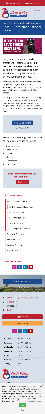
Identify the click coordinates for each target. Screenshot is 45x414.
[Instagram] (14, 267)
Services (14, 23)
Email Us (10, 310)
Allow (23, 405)
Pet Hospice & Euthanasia (20, 228)
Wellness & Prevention (30, 23)
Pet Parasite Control (18, 218)
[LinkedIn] (25, 267)
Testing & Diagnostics (16, 234)
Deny (22, 410)
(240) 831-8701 (23, 127)
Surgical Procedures (15, 245)
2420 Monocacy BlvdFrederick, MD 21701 (22, 298)
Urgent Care (12, 250)
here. (39, 401)
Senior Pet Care (16, 223)
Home (5, 23)
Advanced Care (13, 239)
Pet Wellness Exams (17, 212)
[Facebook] (19, 267)
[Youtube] (30, 267)
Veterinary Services (14, 195)
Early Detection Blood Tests (21, 207)
